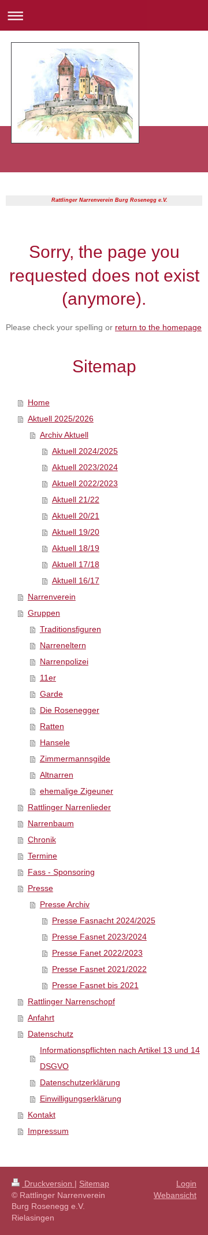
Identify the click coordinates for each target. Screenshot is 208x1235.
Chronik (42, 839)
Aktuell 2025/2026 (61, 418)
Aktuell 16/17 (75, 580)
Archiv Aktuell (64, 434)
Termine (42, 855)
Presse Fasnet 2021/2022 (99, 969)
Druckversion (48, 1183)
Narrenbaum (51, 823)
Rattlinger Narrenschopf (71, 1001)
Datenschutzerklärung (80, 1082)
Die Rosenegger (69, 710)
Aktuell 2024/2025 (85, 451)
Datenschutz (50, 1033)
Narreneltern (63, 645)
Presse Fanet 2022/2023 (97, 952)
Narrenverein (52, 596)
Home (39, 402)
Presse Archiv (65, 904)
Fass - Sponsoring (61, 872)
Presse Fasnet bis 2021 (95, 985)
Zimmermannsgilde (75, 758)
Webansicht (175, 1195)
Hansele (55, 742)
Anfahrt (41, 1017)
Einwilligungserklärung (80, 1098)
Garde (51, 693)
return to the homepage (158, 327)
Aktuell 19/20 (75, 532)
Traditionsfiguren (70, 629)
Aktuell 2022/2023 (85, 483)
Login (186, 1183)
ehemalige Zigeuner (76, 791)
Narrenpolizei (64, 661)
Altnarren (56, 774)
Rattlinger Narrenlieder (69, 807)
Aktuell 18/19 (75, 548)
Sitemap (94, 1183)
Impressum (48, 1131)
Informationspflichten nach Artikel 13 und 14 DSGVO (120, 1058)
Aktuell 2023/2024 (85, 467)
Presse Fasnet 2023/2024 (99, 936)
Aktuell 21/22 (75, 499)
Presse (40, 888)
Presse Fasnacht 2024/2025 (103, 920)
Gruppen (44, 613)
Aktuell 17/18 (75, 564)
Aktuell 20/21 (75, 515)
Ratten (52, 726)
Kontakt (41, 1114)
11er (48, 677)
